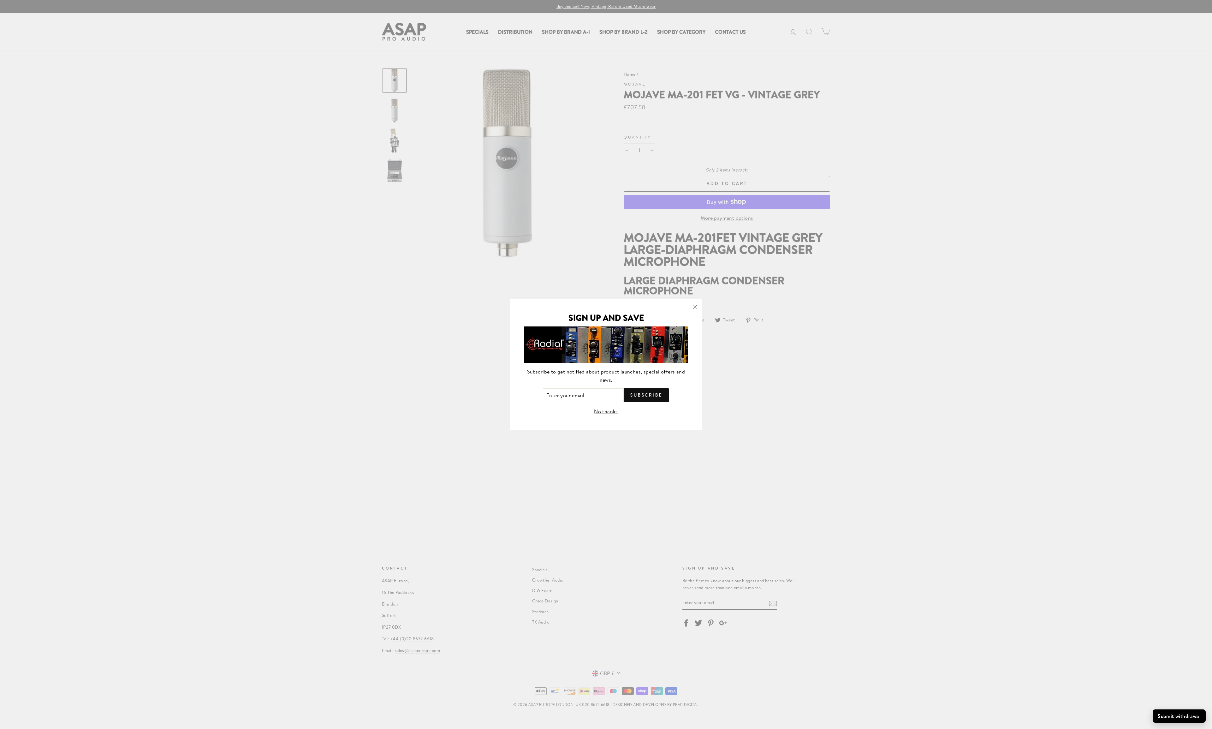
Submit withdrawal (1179, 716)
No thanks (606, 411)
